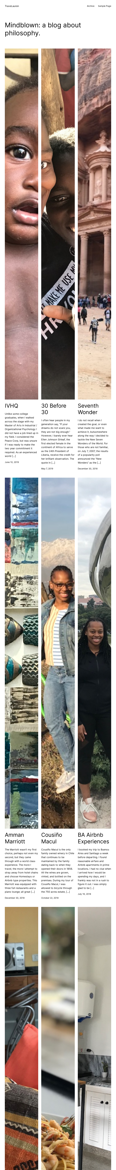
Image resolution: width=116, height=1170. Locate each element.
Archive (90, 6)
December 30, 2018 (88, 468)
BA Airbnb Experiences (93, 838)
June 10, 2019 (12, 462)
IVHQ (11, 406)
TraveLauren (12, 6)
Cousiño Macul (51, 838)
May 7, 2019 (47, 468)
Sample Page (104, 6)
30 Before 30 (53, 409)
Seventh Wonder (88, 409)
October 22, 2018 (50, 898)
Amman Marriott (15, 838)
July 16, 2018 (84, 894)
